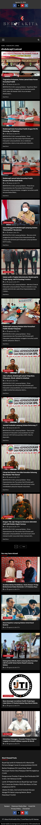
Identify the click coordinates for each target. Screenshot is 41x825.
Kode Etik (31, 806)
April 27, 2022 (11, 381)
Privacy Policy (16, 808)
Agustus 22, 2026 (12, 706)
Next (23, 547)
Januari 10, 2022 (12, 477)
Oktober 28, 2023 (12, 84)
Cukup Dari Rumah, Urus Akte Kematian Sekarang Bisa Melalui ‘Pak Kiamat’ (20, 473)
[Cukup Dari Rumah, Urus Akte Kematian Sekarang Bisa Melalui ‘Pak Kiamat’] (20, 457)
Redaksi (7, 806)
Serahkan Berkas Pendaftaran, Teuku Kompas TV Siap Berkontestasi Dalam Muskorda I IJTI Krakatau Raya (20, 586)
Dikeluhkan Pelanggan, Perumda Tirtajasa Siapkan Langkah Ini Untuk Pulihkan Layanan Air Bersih (20, 740)
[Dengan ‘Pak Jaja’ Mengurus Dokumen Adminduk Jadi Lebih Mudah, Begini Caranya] (20, 506)
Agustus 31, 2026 (12, 589)
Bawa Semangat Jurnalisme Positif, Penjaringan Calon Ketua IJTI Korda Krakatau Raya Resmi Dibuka (20, 702)
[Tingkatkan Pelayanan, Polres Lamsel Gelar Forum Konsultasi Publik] (20, 64)
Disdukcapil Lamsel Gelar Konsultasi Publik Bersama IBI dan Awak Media (18, 179)
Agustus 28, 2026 (12, 667)
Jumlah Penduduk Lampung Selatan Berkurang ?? (20, 425)
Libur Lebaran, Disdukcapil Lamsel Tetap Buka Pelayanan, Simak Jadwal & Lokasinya (18, 377)
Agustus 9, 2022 (12, 331)
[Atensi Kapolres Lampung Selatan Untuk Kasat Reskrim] (20, 607)
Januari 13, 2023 (12, 282)
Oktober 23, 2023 (12, 134)
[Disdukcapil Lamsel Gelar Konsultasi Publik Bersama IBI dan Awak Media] (20, 163)
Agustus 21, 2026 (12, 744)
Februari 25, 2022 (12, 428)
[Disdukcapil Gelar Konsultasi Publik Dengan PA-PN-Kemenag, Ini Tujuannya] (20, 113)
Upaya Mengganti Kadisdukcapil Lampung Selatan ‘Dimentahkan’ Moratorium (20, 229)
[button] (3, 39)
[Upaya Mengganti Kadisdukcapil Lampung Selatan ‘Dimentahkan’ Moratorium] (20, 212)
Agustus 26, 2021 (12, 527)
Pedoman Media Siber (19, 806)
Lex (5, 84)
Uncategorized (7, 618)
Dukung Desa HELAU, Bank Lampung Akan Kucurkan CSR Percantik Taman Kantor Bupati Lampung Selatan (20, 663)
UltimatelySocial (34, 824)
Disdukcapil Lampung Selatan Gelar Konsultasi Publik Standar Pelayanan (19, 327)
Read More (6, 97)
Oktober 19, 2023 (12, 183)
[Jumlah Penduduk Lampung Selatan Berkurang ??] (20, 410)
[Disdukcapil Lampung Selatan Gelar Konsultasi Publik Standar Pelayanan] (20, 311)
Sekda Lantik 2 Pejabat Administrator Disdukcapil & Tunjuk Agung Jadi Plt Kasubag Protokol (20, 278)
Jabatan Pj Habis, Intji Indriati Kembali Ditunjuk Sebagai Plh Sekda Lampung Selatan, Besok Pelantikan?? (18, 792)
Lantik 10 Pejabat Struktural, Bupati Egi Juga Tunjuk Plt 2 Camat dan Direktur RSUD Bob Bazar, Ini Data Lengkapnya (19, 784)
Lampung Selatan (8, 74)
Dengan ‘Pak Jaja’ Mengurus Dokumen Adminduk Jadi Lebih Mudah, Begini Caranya (20, 523)
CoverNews (25, 819)
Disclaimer (26, 808)
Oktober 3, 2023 (12, 232)
